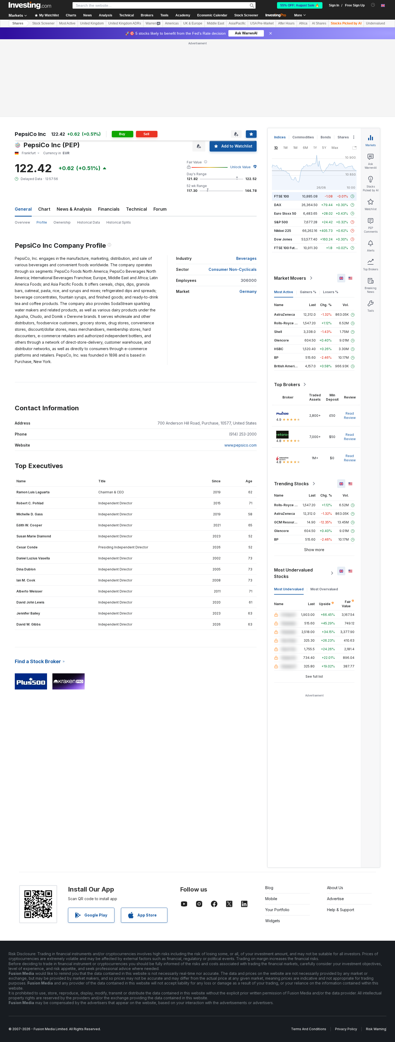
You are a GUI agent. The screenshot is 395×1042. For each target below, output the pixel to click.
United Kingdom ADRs (124, 23)
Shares (17, 23)
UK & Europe (192, 23)
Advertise (335, 898)
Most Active (67, 23)
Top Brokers (287, 384)
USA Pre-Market (262, 23)
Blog (269, 887)
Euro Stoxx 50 (285, 213)
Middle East (215, 23)
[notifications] (373, 5)
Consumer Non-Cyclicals (233, 269)
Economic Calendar (212, 15)
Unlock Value (240, 167)
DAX (277, 205)
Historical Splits (118, 222)
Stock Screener (246, 15)
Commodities (303, 137)
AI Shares (319, 23)
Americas (172, 23)
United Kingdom (92, 23)
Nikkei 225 (282, 231)
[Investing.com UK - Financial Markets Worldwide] (30, 5)
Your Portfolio (277, 909)
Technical (136, 209)
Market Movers (290, 278)
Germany (248, 291)
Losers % (330, 292)
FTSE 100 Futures (288, 248)
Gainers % (308, 292)
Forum (160, 209)
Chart (44, 209)
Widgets (272, 920)
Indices (280, 137)
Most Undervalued (289, 589)
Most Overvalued (324, 589)
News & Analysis (74, 209)
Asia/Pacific (237, 23)
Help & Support (340, 909)
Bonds (326, 137)
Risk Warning (376, 1029)
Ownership (62, 222)
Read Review (350, 415)
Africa (303, 23)
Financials (109, 209)
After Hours (286, 23)
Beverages (246, 258)
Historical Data (88, 222)
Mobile (271, 898)
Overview (22, 222)
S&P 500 (281, 222)
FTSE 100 (281, 196)
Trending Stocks (291, 483)
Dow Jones (283, 239)
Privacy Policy (346, 1029)
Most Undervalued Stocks (293, 573)
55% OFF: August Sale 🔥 (299, 5)
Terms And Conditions (308, 1029)
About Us (335, 887)
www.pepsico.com (240, 445)
